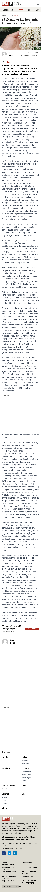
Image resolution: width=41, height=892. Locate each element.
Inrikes (4, 797)
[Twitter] (9, 853)
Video (4, 808)
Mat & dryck (26, 778)
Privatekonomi (9, 786)
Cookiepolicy (27, 876)
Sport (24, 781)
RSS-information (9, 872)
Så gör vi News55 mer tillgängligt (29, 882)
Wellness (25, 763)
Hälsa (20, 10)
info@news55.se (15, 848)
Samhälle (6, 794)
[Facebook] (4, 853)
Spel (24, 794)
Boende (5, 789)
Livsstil (25, 768)
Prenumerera (32, 629)
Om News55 (27, 863)
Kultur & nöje (26, 775)
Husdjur (5, 757)
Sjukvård (25, 760)
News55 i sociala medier (29, 873)
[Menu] (37, 3)
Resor (29, 10)
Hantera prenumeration (8, 864)
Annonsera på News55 (8, 868)
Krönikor (6, 768)
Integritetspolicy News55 (9, 877)
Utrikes (4, 803)
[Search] (34, 3)
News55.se (6, 15)
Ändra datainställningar (11, 887)
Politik (4, 800)
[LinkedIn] (15, 853)
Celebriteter (26, 772)
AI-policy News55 (9, 881)
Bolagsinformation (29, 867)
